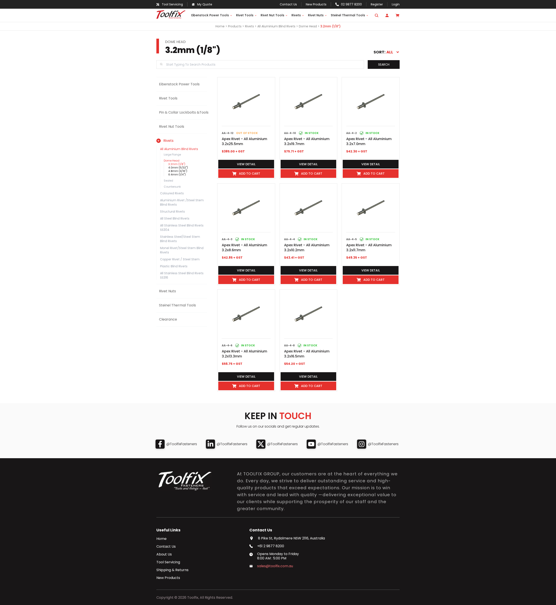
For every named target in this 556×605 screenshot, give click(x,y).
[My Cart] (397, 15)
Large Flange (172, 154)
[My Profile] (387, 15)
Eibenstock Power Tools (210, 15)
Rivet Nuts (316, 15)
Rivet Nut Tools (272, 15)
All (389, 52)
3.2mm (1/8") (330, 26)
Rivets (296, 15)
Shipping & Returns (172, 570)
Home (220, 26)
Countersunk (172, 186)
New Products (316, 4)
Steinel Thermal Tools (348, 15)
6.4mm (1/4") (177, 174)
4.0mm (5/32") (178, 167)
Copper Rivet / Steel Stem (180, 259)
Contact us (288, 4)
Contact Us (166, 546)
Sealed (168, 180)
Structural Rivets (172, 211)
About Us (164, 554)
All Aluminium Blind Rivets (276, 26)
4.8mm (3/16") (177, 171)
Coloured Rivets (172, 193)
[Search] (376, 15)
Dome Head (308, 26)
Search (383, 64)
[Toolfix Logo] (171, 17)
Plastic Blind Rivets (173, 266)
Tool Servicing (168, 562)
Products (235, 26)
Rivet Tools (244, 15)
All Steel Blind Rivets (174, 218)
